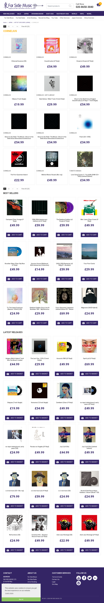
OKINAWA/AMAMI (37, 14)
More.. (89, 14)
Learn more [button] (9, 593)
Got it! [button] (21, 599)
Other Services (65, 18)
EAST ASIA (50, 14)
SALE (19, 14)
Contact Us (55, 579)
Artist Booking (31, 18)
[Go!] (70, 5)
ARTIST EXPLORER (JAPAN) (22, 22)
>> (17, 26)
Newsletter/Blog (44, 18)
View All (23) (25, 26)
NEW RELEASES (8, 14)
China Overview (89, 18)
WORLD (74, 14)
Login (53, 582)
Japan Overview (77, 18)
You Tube (54, 18)
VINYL (82, 14)
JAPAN (26, 14)
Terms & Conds (57, 577)
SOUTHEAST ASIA (62, 14)
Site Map (55, 584)
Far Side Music (9, 18)
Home (4, 22)
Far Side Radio (20, 18)
